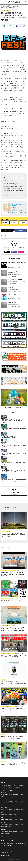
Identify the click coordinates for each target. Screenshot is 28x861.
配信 (9, 5)
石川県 (14, 809)
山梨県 (10, 809)
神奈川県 (7, 802)
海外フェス (9, 531)
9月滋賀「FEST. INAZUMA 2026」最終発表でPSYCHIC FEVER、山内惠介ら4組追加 (12, 737)
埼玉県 (15, 802)
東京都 (2, 802)
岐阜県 (10, 814)
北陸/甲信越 (4, 807)
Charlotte (17, 859)
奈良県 (14, 819)
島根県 (10, 824)
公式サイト (8, 195)
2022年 (19, 843)
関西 (2, 817)
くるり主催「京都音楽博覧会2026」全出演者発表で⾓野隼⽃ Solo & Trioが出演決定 (13, 763)
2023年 (15, 843)
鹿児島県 (7, 833)
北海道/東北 (4, 793)
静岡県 (2, 814)
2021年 (24, 843)
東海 (2, 812)
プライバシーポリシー (16, 851)
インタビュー (9, 785)
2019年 (7, 845)
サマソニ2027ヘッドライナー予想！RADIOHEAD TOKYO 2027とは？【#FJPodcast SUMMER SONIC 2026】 (13, 574)
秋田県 (18, 795)
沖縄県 (14, 831)
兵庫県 (10, 819)
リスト (8, 598)
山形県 (21, 795)
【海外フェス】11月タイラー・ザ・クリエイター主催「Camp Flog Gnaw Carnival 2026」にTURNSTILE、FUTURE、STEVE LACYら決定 (13, 629)
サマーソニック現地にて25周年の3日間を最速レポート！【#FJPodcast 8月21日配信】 (14, 656)
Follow (7, 251)
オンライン (3, 836)
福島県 (2, 797)
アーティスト (10, 787)
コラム (4, 531)
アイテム (16, 787)
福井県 (21, 809)
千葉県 (11, 802)
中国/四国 (3, 822)
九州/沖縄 (3, 829)
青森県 (6, 795)
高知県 (10, 826)
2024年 (11, 843)
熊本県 (18, 831)
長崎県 (2, 833)
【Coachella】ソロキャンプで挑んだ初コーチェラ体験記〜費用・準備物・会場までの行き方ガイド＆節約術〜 (13, 534)
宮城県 (14, 795)
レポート (15, 570)
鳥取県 (14, 824)
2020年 (3, 845)
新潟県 (2, 809)
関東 (2, 800)
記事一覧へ (21, 769)
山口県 (18, 824)
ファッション (21, 785)
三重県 (14, 814)
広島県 (2, 824)
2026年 (3, 843)
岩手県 (10, 795)
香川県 (2, 826)
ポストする (7, 230)
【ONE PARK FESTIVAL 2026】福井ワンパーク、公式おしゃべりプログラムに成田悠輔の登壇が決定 (13, 682)
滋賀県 (18, 819)
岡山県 (6, 824)
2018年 (12, 845)
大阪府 (2, 819)
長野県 (6, 809)
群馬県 (22, 802)
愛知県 (6, 814)
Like (14, 251)
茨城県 (19, 802)
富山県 (18, 809)
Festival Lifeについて (5, 851)
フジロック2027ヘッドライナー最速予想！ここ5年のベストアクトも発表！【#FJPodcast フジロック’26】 (13, 710)
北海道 (2, 795)
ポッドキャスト (9, 570)
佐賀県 (2, 831)
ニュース (6, 5)
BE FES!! (4, 235)
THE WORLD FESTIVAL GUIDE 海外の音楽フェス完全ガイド (18, 204)
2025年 (7, 843)
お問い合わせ (5, 852)
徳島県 (21, 824)
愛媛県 (6, 826)
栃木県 (2, 804)
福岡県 (21, 831)
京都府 (6, 819)
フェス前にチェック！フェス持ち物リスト (14, 407)
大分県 (6, 831)
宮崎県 (10, 831)
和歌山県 (22, 819)
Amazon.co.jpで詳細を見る (19, 212)
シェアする (20, 230)
